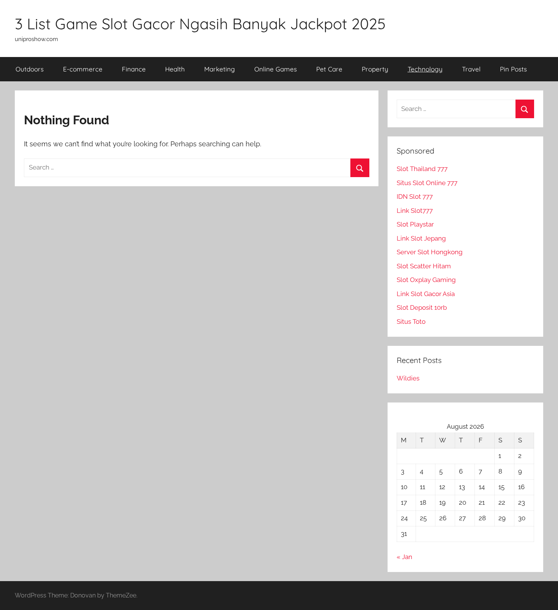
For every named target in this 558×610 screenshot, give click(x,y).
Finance (134, 69)
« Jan (404, 557)
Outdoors (30, 69)
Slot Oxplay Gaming (426, 280)
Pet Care (329, 69)
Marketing (219, 69)
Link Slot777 (415, 210)
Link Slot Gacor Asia (426, 294)
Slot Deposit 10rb (422, 307)
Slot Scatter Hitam (424, 266)
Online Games (275, 69)
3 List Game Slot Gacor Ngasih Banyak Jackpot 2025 (200, 23)
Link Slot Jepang (421, 238)
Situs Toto (411, 321)
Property (375, 69)
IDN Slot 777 (415, 196)
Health (175, 69)
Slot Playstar (415, 224)
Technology (425, 69)
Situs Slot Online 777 (427, 183)
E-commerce (82, 69)
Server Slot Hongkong (430, 252)
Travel (471, 69)
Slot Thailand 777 (422, 169)
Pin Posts (513, 69)
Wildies (408, 378)
